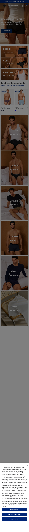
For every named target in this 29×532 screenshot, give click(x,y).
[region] (14, 497)
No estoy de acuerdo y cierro (14, 514)
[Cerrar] (27, 465)
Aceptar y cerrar (14, 519)
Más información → (14, 509)
